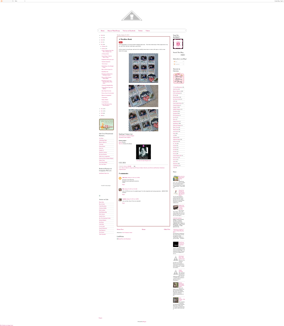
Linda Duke (101, 224)
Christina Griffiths (102, 208)
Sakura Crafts (102, 160)
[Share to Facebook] (123, 162)
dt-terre (174, 153)
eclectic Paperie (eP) (177, 155)
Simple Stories (176, 121)
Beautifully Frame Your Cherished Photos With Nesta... (107, 82)
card (174, 135)
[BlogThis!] (121, 162)
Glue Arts (121, 143)
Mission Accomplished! (106, 95)
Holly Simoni (102, 214)
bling (174, 133)
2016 (102, 40)
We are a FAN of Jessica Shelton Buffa (106, 78)
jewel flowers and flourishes (153, 167)
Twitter (140, 31)
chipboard (175, 137)
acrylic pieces (176, 131)
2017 (102, 37)
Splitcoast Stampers (177, 125)
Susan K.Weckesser (103, 228)
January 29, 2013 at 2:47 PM (134, 177)
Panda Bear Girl (105, 71)
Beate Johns (101, 202)
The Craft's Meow (102, 164)
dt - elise (175, 143)
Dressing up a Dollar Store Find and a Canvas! (107, 74)
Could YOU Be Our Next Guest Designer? (107, 104)
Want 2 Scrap (176, 127)
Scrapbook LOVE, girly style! (108, 59)
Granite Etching (176, 105)
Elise (123, 189)
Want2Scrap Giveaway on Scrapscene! (181, 243)
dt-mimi (174, 151)
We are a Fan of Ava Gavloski (108, 93)
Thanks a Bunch (105, 99)
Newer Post (120, 229)
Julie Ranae (101, 222)
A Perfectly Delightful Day (107, 85)
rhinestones (175, 163)
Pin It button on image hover (6, 325)
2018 (102, 35)
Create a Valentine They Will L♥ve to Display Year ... (107, 51)
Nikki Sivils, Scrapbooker (104, 156)
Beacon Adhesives (125, 167)
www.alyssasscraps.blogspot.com (143, 160)
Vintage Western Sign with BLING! (107, 88)
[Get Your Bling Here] (178, 48)
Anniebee (124, 199)
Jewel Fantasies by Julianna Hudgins (126, 135)
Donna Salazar (102, 146)
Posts (176, 61)
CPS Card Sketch (176, 93)
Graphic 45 (101, 150)
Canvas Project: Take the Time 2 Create (107, 56)
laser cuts (175, 159)
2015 (102, 42)
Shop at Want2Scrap (114, 31)
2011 (102, 111)
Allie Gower (125, 177)
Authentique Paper (103, 140)
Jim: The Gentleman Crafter (105, 218)
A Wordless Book (105, 54)
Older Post (167, 229)
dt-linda (174, 149)
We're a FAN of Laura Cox (107, 69)
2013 (102, 44)
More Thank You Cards (106, 91)
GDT (174, 101)
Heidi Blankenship (103, 212)
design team (132, 167)
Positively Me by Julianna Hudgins (106, 158)
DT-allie (174, 95)
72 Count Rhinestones (177, 87)
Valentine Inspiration (106, 61)
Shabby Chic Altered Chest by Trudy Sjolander (181, 207)
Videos (148, 31)
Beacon (120, 142)
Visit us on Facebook (129, 31)
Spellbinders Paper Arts (104, 173)
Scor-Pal (175, 117)
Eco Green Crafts (176, 99)
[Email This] (119, 162)
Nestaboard (162, 167)
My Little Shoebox (103, 154)
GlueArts (145, 167)
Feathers (141, 167)
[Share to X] (122, 162)
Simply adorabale (181, 270)
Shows (174, 119)
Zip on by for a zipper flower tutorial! (182, 177)
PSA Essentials (176, 115)
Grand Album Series (177, 103)
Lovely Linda (102, 226)
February (104, 46)
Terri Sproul (101, 232)
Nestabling (175, 111)
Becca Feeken (102, 204)
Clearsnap (101, 144)
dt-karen (175, 147)
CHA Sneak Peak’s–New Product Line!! (182, 257)
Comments (177, 64)
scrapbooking (176, 165)
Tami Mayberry (102, 230)
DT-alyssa (137, 167)
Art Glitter (101, 138)
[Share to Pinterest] (125, 162)
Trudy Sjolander (102, 234)
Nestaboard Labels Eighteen (125, 137)
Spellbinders (175, 123)
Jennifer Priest (102, 216)
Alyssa (125, 166)
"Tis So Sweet (104, 64)
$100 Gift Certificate (177, 218)
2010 (102, 113)
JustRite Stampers (176, 109)
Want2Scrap (175, 129)
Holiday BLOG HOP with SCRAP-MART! (181, 284)
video (174, 167)
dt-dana (174, 145)
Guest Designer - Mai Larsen (182, 299)
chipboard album (176, 139)
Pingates (100, 318)
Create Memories (105, 102)
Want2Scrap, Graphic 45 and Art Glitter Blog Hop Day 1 (178, 231)
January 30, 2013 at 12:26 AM (131, 189)
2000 (102, 115)
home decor (175, 157)
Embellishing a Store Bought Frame (107, 66)
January (103, 48)
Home (103, 31)
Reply (123, 184)
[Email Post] (134, 166)
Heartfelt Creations (103, 152)
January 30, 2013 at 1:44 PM (133, 199)
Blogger (144, 321)
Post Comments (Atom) (127, 232)
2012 (102, 108)
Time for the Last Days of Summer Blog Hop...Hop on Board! (182, 193)
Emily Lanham (102, 210)
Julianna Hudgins (102, 220)
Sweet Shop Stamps (103, 162)
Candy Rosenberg (102, 206)
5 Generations (104, 97)
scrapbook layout (122, 169)
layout (174, 161)
